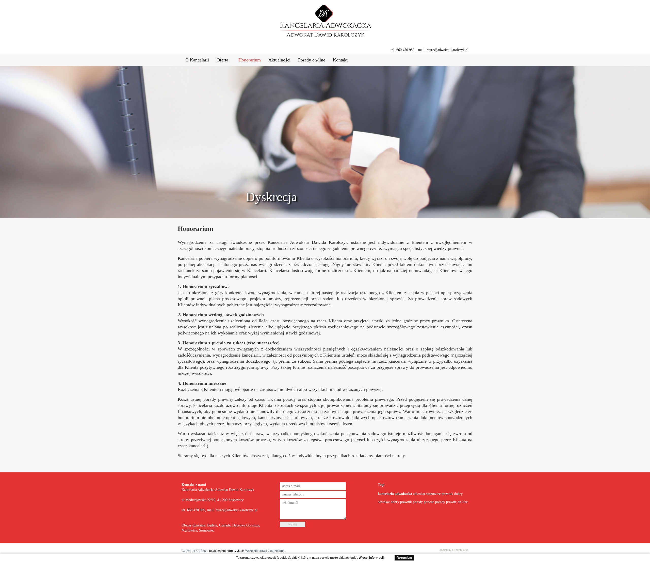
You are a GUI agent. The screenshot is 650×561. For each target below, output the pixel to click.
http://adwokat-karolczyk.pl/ (225, 551)
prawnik (447, 494)
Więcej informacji (371, 557)
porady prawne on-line (451, 502)
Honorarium (249, 59)
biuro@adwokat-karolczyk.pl (447, 50)
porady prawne (424, 502)
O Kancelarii (197, 59)
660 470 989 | (406, 50)
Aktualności (279, 59)
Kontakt (340, 59)
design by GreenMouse (454, 549)
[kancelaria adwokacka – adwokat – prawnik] (325, 22)
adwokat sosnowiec (427, 494)
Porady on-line (311, 59)
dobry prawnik (401, 502)
